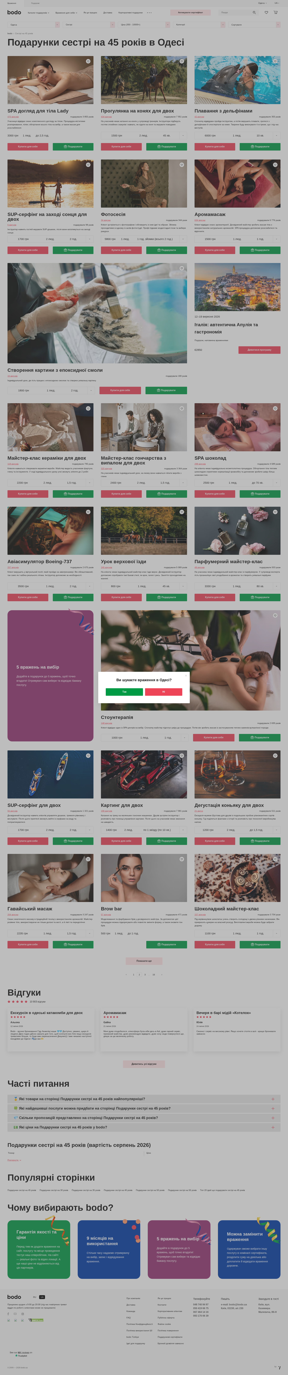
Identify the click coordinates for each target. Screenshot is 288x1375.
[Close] (186, 675)
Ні (163, 691)
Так (124, 691)
